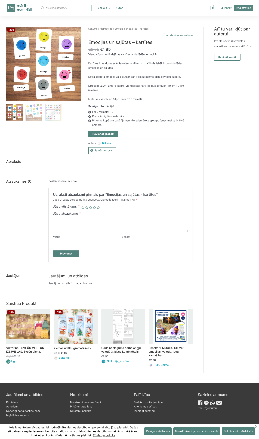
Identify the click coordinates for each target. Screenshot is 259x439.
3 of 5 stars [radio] (90, 207)
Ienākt (228, 8)
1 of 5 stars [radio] (82, 207)
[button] (108, 8)
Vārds (56, 236)
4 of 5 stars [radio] (94, 207)
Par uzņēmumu (207, 408)
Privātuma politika (81, 406)
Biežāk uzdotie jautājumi (149, 402)
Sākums (92, 28)
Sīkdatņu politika (80, 411)
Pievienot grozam (103, 134)
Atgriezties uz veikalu (179, 35)
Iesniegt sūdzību (144, 411)
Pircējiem (12, 402)
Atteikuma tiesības (145, 406)
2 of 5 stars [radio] (86, 207)
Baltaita (106, 143)
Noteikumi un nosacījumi (85, 402)
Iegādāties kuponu (17, 415)
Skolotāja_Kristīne (118, 361)
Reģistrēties (243, 8)
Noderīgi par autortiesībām (23, 411)
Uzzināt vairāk (227, 57)
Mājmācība (106, 28)
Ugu (13, 361)
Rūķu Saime (161, 365)
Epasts (126, 236)
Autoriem (12, 406)
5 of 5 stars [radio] (98, 207)
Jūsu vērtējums (66, 206)
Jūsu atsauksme (67, 213)
